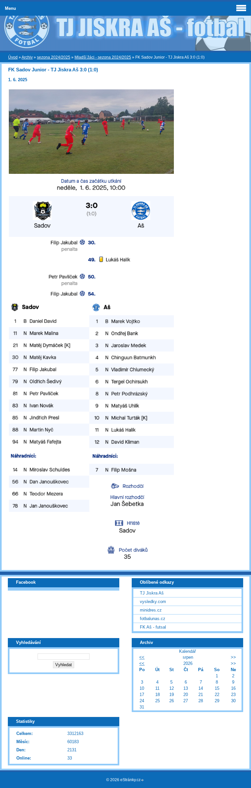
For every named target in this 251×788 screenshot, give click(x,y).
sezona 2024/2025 (53, 57)
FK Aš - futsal (153, 627)
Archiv (27, 57)
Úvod (13, 57)
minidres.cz (151, 610)
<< (141, 657)
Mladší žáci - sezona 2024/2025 (103, 57)
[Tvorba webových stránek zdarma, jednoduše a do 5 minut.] (143, 780)
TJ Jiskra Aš (152, 593)
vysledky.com (153, 601)
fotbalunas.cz (152, 618)
